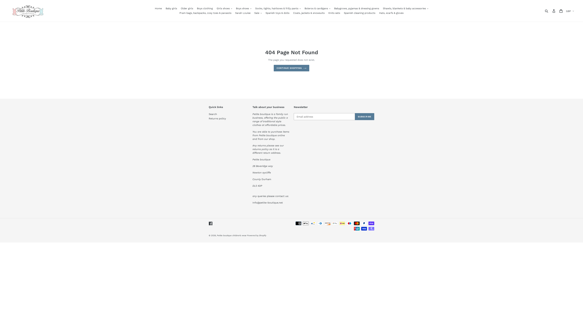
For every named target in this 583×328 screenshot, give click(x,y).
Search (213, 114)
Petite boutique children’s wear (232, 235)
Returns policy (217, 118)
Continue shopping (289, 68)
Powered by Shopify (256, 235)
